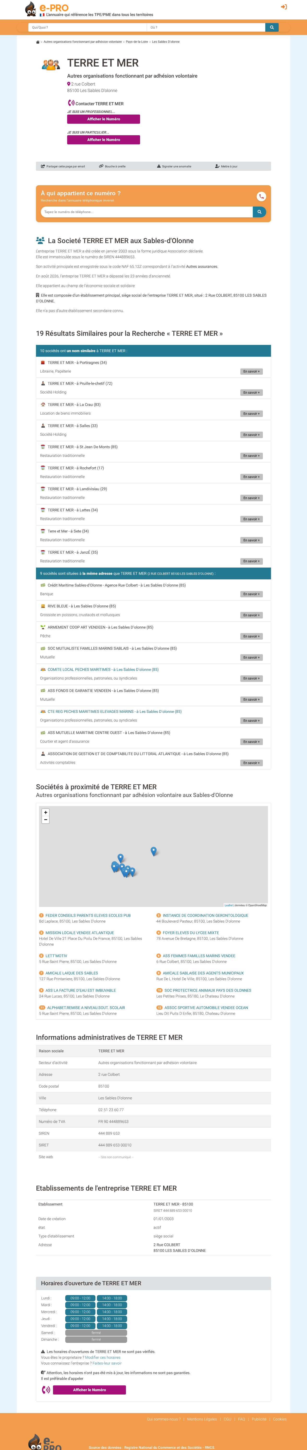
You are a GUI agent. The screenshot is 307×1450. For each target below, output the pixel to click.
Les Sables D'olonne (166, 41)
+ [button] (45, 812)
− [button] (45, 820)
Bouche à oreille (114, 166)
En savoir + (251, 371)
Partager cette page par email (65, 166)
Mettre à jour (228, 166)
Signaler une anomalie (176, 166)
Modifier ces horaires (102, 1357)
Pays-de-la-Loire (137, 41)
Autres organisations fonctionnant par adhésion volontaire (83, 41)
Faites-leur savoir (107, 1363)
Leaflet (229, 905)
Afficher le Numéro (103, 119)
